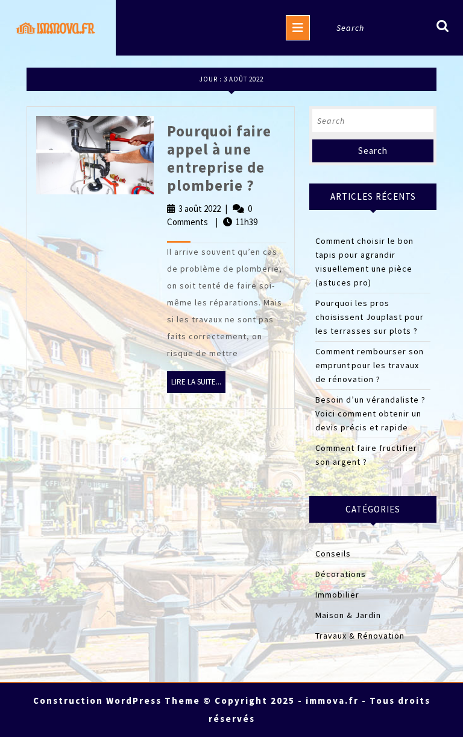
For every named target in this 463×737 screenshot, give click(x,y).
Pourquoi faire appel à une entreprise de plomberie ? (219, 158)
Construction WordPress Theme (116, 700)
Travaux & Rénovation (360, 635)
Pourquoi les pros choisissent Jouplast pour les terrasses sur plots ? (369, 317)
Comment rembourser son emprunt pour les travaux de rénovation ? (369, 365)
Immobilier (337, 594)
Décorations (340, 574)
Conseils (333, 553)
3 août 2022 (199, 208)
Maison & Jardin (348, 615)
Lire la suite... (198, 384)
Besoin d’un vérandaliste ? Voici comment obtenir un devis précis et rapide (370, 413)
